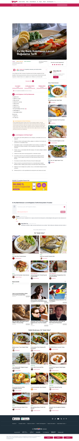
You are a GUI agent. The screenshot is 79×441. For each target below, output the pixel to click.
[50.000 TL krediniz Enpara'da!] (29, 186)
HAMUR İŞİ (33, 365)
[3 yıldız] (56, 64)
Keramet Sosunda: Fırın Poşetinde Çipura (56, 120)
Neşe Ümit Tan (24, 223)
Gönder (62, 211)
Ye (37, 1)
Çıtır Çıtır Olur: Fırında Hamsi (19, 256)
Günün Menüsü (33, 1)
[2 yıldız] (54, 64)
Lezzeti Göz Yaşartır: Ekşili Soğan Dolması (57, 368)
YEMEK (13, 61)
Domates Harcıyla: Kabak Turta (19, 407)
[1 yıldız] (52, 64)
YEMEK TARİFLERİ (19, 61)
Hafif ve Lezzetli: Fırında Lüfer (47, 256)
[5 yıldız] (60, 64)
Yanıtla (17, 221)
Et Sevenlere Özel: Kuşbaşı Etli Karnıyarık (38, 348)
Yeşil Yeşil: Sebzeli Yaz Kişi (55, 387)
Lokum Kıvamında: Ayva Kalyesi (38, 387)
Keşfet (44, 1)
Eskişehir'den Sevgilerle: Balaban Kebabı (57, 408)
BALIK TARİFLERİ (27, 61)
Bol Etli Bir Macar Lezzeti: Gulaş (56, 347)
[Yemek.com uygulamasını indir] (16, 419)
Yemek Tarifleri (22, 1)
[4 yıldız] (58, 64)
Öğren (40, 1)
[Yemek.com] (15, 2)
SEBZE (13, 365)
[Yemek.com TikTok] (55, 418)
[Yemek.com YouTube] (58, 418)
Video (27, 1)
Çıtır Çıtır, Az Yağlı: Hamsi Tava (55, 160)
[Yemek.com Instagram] (52, 418)
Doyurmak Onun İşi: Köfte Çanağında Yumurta (18, 388)
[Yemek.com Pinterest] (66, 418)
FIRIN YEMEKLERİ (34, 273)
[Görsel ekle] (64, 207)
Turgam (17, 216)
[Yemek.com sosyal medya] (38, 429)
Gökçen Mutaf (56, 71)
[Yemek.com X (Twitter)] (61, 418)
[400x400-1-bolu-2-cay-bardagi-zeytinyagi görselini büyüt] (26, 108)
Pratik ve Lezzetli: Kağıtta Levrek (56, 140)
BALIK (49, 98)
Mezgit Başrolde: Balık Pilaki (55, 100)
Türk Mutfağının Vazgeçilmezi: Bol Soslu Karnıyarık (57, 275)
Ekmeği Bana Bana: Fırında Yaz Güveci (38, 408)
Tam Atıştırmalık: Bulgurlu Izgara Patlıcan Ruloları (20, 368)
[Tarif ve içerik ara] (55, 1)
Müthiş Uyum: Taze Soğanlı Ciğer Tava (20, 348)
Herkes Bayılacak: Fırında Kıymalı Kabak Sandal (39, 275)
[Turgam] (13, 217)
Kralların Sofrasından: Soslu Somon (20, 275)
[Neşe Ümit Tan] (19, 224)
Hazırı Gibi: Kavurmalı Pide (37, 367)
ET (12, 345)
